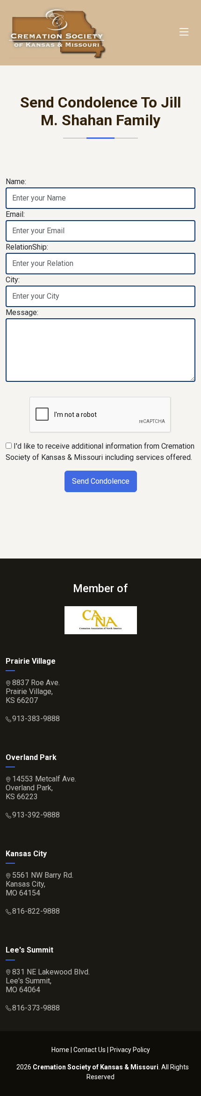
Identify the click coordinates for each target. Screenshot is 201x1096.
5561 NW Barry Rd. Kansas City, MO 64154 (39, 884)
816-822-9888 (36, 911)
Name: (16, 181)
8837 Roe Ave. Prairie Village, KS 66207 (33, 691)
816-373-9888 (36, 1007)
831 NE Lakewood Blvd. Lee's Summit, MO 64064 (48, 980)
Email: (15, 214)
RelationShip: (27, 247)
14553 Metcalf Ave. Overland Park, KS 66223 (41, 787)
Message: (22, 312)
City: (13, 279)
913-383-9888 (36, 718)
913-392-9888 (36, 814)
